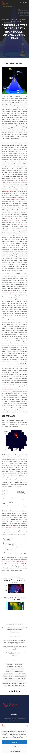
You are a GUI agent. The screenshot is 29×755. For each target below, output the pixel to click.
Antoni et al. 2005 (11, 220)
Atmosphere (9, 664)
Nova (14, 683)
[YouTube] (19, 691)
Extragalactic (18, 671)
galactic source (7, 676)
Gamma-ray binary (21, 676)
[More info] (23, 3)
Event (8, 671)
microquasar (18, 680)
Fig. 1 (10, 293)
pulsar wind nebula (18, 685)
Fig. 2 (10, 336)
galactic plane (21, 673)
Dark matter (19, 669)
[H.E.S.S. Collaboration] (3, 3)
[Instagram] (17, 691)
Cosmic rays (9, 669)
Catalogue (18, 666)
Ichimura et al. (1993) (17, 564)
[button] (26, 726)
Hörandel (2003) (9, 191)
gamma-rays (21, 678)
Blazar (10, 666)
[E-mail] (10, 691)
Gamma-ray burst (9, 678)
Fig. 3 (22, 364)
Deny (14, 746)
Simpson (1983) (14, 199)
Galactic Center (8, 673)
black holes (19, 664)
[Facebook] (14, 691)
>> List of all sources (14, 632)
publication (22, 683)
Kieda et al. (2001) (20, 224)
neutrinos (6, 683)
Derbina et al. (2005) (14, 562)
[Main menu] (25, 3)
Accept (14, 742)
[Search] (20, 3)
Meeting (9, 680)
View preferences (14, 751)
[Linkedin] (12, 691)
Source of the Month (15, 21)
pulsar (7, 685)
